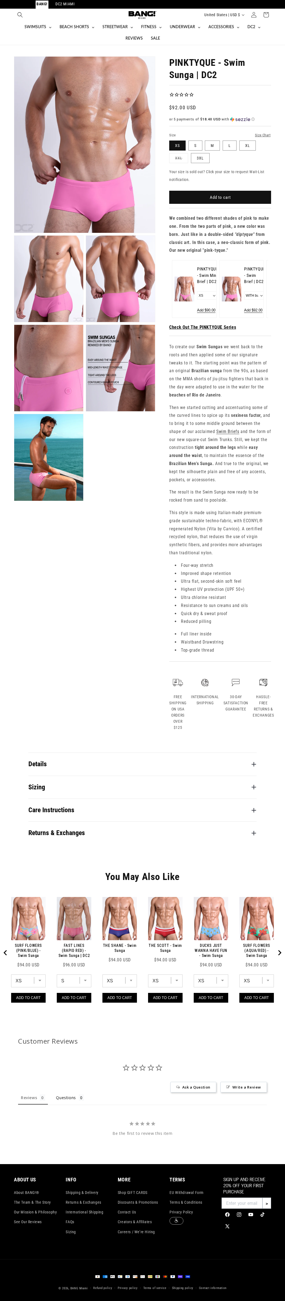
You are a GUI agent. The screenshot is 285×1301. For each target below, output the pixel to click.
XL (247, 145)
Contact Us (127, 1212)
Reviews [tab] (29, 1097)
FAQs (70, 1222)
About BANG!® (26, 1192)
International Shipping (84, 1212)
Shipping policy (183, 1288)
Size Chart (263, 135)
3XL (200, 158)
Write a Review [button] (246, 1087)
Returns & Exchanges (83, 1202)
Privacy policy (128, 1288)
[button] (20, 15)
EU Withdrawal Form (186, 1192)
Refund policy (102, 1288)
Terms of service (154, 1288)
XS (177, 145)
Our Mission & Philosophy (35, 1212)
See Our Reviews (28, 1222)
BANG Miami (79, 1288)
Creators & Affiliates (135, 1222)
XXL (181, 159)
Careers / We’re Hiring (136, 1232)
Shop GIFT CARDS (133, 1192)
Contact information (213, 1288)
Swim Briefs (227, 431)
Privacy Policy (181, 1212)
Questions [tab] (66, 1097)
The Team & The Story (32, 1202)
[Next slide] (260, 289)
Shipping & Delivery (82, 1192)
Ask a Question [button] (196, 1087)
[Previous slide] (180, 289)
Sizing (71, 1232)
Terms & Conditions (185, 1202)
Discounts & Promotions (138, 1202)
